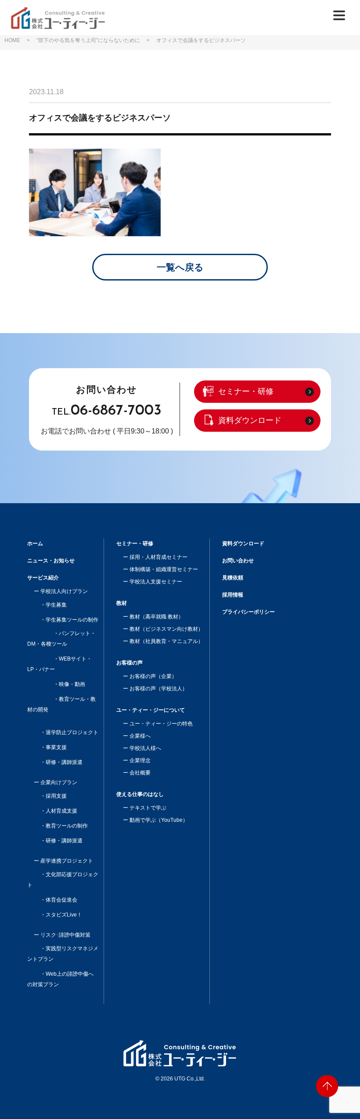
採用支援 (56, 796)
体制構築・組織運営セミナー (164, 569)
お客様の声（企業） (153, 676)
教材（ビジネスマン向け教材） (166, 629)
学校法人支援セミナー (156, 582)
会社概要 (140, 773)
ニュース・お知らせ (51, 561)
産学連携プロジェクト (66, 861)
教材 (121, 603)
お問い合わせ (238, 561)
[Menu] (339, 15)
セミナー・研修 (246, 391)
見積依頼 (232, 578)
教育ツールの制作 (67, 826)
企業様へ (140, 736)
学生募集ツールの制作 (72, 620)
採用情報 (232, 595)
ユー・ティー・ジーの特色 (161, 724)
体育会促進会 (61, 900)
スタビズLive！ (64, 915)
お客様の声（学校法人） (158, 689)
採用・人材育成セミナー (158, 557)
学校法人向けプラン (64, 591)
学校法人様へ (145, 748)
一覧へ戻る (180, 267)
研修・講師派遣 (64, 762)
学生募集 (56, 605)
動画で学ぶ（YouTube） (159, 820)
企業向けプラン (58, 782)
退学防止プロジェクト (72, 732)
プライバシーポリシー (248, 612)
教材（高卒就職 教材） (157, 617)
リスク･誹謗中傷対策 (65, 935)
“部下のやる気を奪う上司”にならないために (88, 40)
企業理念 (140, 760)
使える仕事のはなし (140, 794)
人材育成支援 (61, 811)
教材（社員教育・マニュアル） (166, 641)
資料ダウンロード (249, 420)
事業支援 (56, 747)
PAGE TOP (327, 1086)
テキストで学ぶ (148, 808)
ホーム (35, 543)
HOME (12, 40)
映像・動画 (72, 684)
